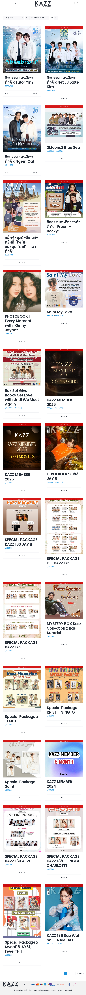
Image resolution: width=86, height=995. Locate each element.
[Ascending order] (27, 18)
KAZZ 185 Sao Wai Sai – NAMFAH (63, 938)
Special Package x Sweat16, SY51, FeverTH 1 (21, 947)
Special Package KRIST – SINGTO (62, 710)
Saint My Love (59, 312)
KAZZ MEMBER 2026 (59, 402)
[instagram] (74, 984)
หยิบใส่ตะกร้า (10, 94)
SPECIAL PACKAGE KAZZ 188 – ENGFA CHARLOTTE (63, 861)
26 (77, 973)
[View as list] (56, 18)
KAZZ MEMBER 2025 (17, 477)
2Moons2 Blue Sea (63, 147)
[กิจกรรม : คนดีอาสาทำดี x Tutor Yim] (22, 49)
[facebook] (69, 984)
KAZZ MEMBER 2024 (59, 784)
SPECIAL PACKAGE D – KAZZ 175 (63, 561)
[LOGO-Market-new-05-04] (43, 2)
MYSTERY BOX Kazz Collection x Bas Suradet (64, 628)
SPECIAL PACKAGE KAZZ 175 (21, 645)
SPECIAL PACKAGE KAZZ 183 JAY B (21, 542)
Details (37, 94)
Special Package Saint (20, 784)
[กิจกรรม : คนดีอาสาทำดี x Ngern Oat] (22, 129)
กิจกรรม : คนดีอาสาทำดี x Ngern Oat (20, 159)
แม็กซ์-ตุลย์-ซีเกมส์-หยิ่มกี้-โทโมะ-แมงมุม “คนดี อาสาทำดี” (21, 244)
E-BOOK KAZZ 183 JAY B (62, 476)
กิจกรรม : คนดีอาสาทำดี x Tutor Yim (20, 80)
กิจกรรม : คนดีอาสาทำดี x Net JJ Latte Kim (63, 82)
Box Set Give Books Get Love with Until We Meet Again (22, 397)
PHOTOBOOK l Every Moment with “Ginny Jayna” (18, 323)
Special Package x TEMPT (21, 719)
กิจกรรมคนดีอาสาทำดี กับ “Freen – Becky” (63, 226)
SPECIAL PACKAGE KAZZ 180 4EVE (21, 859)
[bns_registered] (51, 983)
